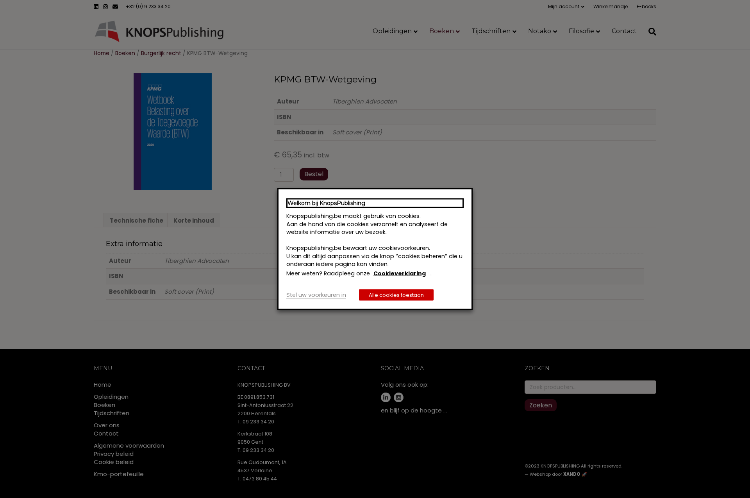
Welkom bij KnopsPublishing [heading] (326, 202)
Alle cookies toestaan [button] (396, 295)
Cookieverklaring (399, 273)
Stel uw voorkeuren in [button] (316, 295)
